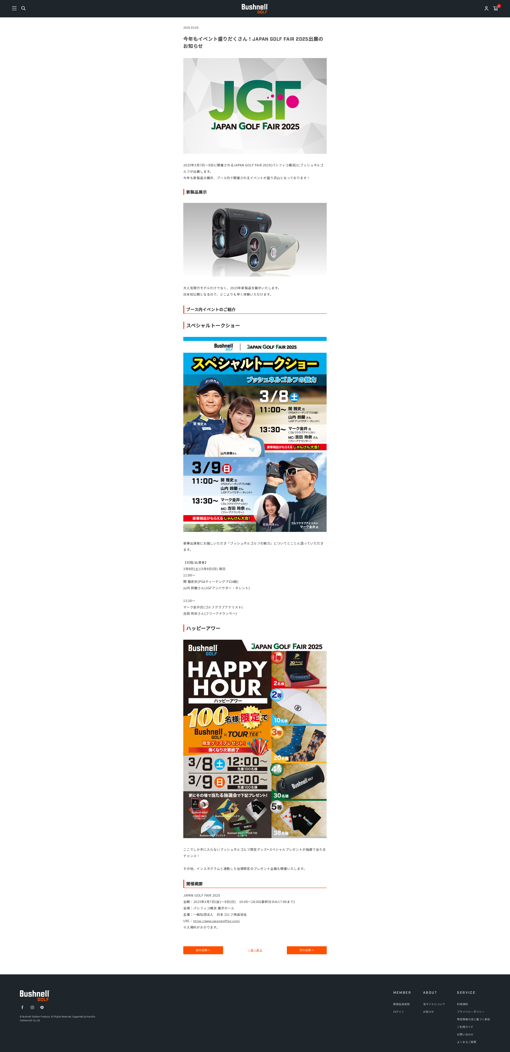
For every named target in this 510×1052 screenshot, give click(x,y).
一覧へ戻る (255, 950)
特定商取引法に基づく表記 (473, 1019)
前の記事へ (203, 950)
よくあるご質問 (466, 1042)
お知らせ (428, 1012)
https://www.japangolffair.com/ (216, 921)
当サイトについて (434, 1004)
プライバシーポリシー (470, 1012)
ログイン (398, 1012)
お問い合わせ (465, 1034)
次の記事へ (306, 950)
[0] (495, 9)
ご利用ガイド (465, 1027)
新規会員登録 (401, 1004)
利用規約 (462, 1004)
